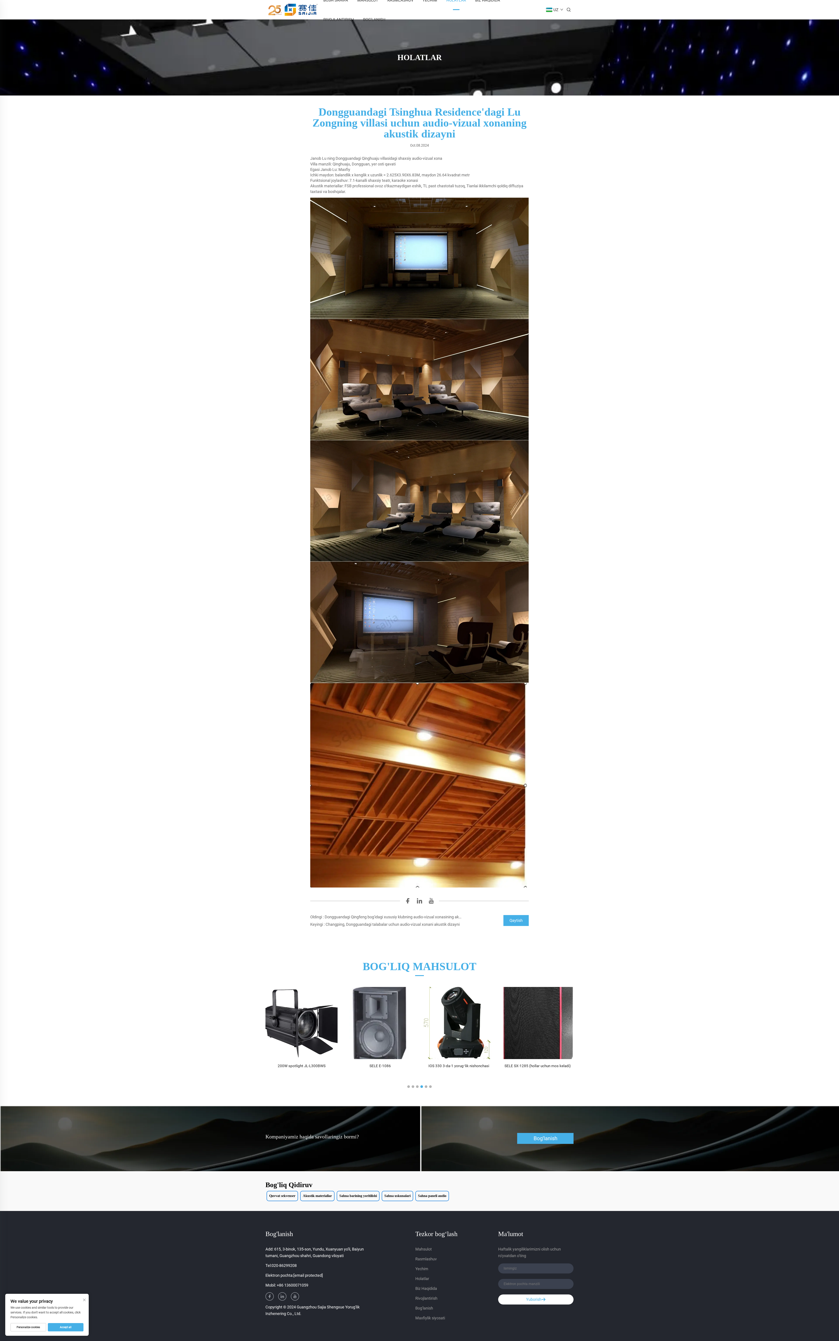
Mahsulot (423, 1249)
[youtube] (431, 902)
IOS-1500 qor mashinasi (538, 1066)
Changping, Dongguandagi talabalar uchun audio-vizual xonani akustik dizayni (392, 924)
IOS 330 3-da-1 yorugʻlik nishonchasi (380, 1066)
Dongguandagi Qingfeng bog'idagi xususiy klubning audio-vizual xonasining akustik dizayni (402, 917)
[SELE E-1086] (301, 1023)
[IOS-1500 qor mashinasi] (537, 1023)
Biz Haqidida (426, 1288)
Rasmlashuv (426, 1259)
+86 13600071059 (292, 1285)
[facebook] (407, 902)
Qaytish (516, 920)
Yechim (421, 1268)
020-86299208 (284, 1265)
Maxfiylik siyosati (430, 1318)
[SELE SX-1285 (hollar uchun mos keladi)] (459, 1023)
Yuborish (533, 1299)
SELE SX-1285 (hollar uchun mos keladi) (459, 1066)
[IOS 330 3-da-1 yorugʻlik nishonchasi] (380, 1023)
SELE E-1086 (301, 1066)
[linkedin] (419, 902)
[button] (408, 1086)
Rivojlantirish (338, 19)
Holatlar (422, 1278)
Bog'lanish (374, 19)
